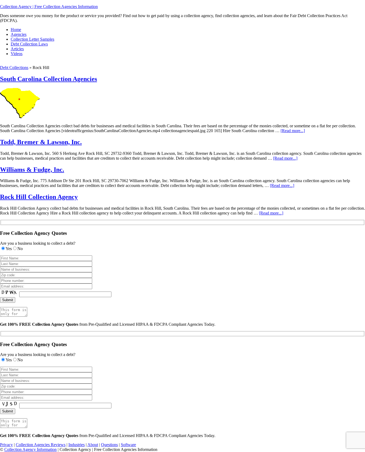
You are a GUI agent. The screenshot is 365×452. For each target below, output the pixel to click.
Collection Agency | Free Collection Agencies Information (49, 6)
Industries (76, 444)
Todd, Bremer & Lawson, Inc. (41, 142)
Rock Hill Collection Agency (39, 196)
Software (128, 444)
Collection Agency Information (30, 449)
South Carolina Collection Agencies (48, 78)
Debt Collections (14, 67)
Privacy (6, 444)
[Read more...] (293, 130)
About (92, 444)
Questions (109, 444)
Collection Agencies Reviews (40, 444)
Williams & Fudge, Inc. (32, 169)
